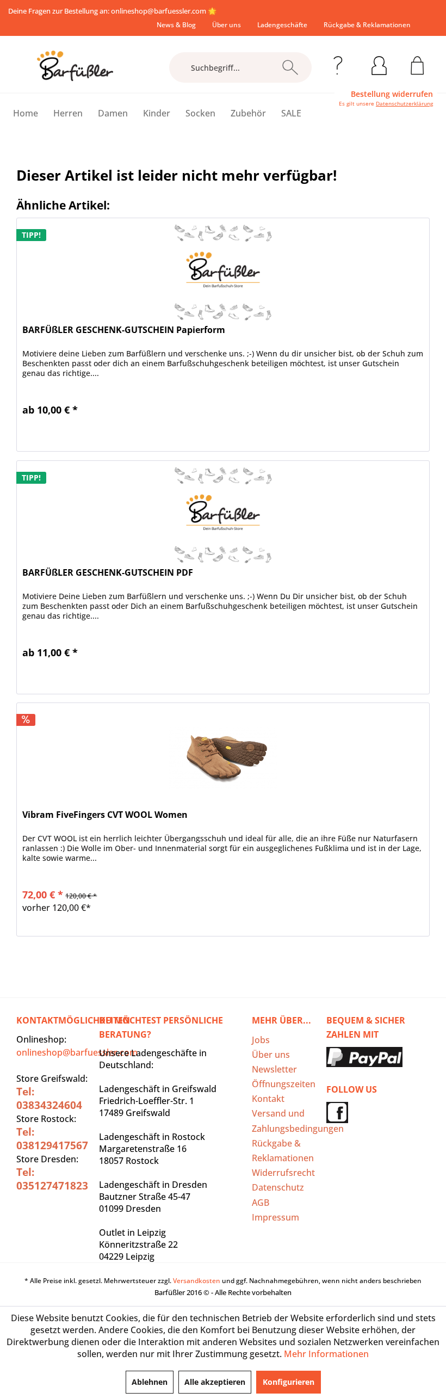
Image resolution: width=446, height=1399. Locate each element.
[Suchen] (290, 67)
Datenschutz (278, 1187)
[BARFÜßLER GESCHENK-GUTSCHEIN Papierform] (223, 273)
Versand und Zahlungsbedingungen (286, 1120)
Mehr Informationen (326, 1354)
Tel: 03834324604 (49, 1098)
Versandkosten (196, 1280)
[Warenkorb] (417, 63)
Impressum (275, 1217)
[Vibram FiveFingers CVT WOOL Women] (223, 757)
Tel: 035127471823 (52, 1179)
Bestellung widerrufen (392, 94)
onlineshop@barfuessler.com (158, 11)
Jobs (261, 1040)
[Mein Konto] (379, 63)
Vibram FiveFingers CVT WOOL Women (105, 815)
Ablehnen (150, 1382)
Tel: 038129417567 (52, 1139)
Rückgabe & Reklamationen (367, 24)
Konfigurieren (288, 1382)
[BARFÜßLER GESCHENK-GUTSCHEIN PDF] (223, 515)
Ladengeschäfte (282, 24)
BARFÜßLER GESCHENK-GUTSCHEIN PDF (107, 572)
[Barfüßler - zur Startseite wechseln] (75, 66)
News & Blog (176, 24)
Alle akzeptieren (214, 1382)
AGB (260, 1203)
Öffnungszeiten (283, 1084)
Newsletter (274, 1069)
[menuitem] (176, 25)
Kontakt (268, 1099)
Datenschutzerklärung (404, 103)
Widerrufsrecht (283, 1173)
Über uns (226, 24)
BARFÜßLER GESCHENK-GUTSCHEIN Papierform (123, 330)
